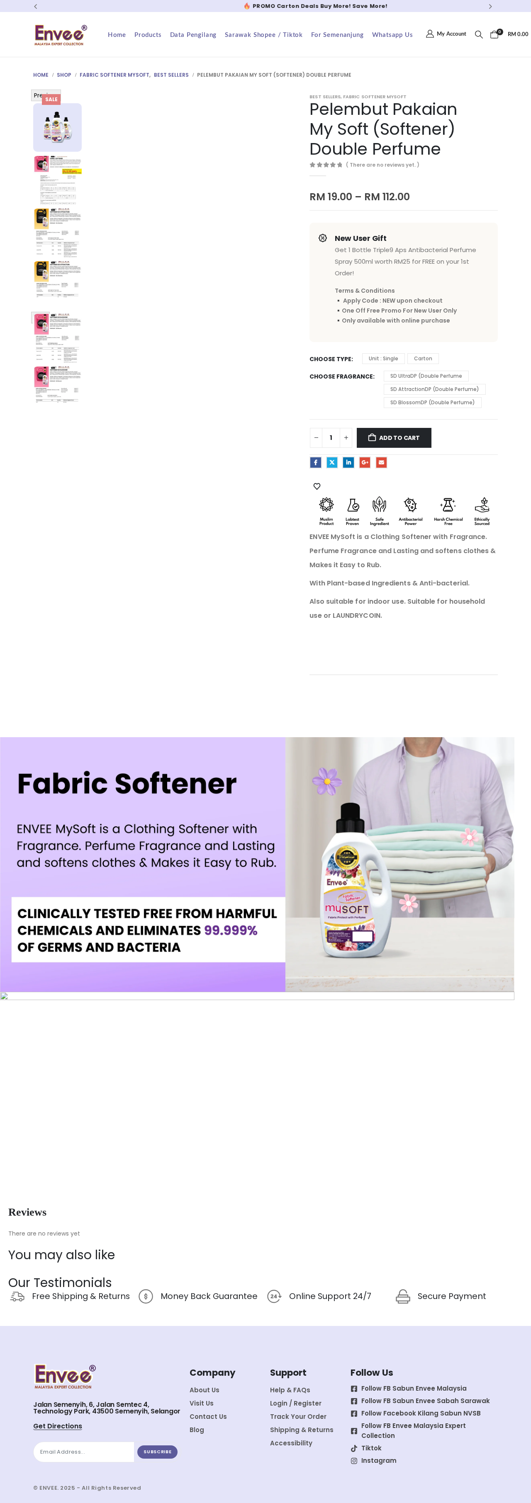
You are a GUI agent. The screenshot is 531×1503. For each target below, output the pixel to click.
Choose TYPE (330, 359)
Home (117, 35)
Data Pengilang (193, 35)
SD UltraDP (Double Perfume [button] (426, 375)
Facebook (315, 462)
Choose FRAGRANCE (341, 376)
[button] (35, 6)
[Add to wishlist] (316, 485)
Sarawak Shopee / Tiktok (264, 35)
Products (148, 35)
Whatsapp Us (392, 35)
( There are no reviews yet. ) (382, 165)
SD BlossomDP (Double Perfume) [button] (432, 402)
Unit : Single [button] (383, 358)
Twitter (332, 462)
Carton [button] (423, 358)
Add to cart (399, 438)
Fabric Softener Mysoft (375, 96)
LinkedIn (348, 462)
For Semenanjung (337, 35)
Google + (365, 462)
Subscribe (157, 1451)
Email (381, 462)
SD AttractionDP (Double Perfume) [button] (434, 389)
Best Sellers (325, 96)
